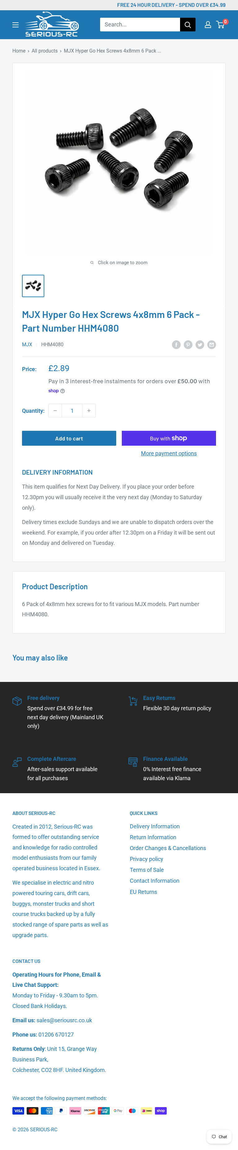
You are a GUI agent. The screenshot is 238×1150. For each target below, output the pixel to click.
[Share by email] (211, 344)
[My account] (208, 24)
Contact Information (154, 880)
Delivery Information (155, 826)
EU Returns (143, 892)
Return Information (153, 837)
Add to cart (69, 438)
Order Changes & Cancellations (168, 848)
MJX (27, 344)
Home (18, 51)
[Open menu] (15, 24)
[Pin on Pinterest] (188, 344)
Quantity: (33, 410)
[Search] (188, 24)
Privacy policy (146, 859)
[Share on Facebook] (176, 344)
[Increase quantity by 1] (88, 410)
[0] (220, 24)
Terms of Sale (147, 870)
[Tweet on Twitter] (200, 344)
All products (45, 51)
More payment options (169, 453)
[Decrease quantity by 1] (55, 410)
